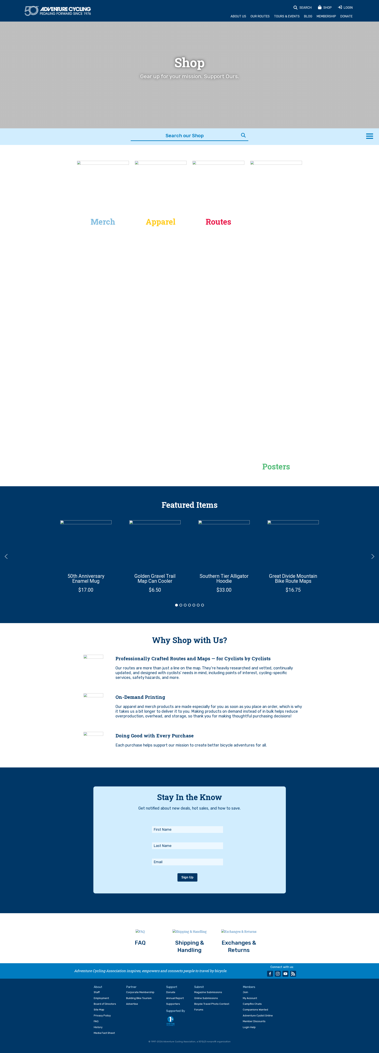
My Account (250, 998)
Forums (198, 1009)
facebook (270, 974)
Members (249, 987)
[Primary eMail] (187, 853)
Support (171, 987)
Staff (97, 992)
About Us (238, 16)
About (98, 987)
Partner (131, 987)
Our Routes (260, 16)
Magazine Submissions (208, 992)
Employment (101, 998)
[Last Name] (187, 837)
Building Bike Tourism (139, 998)
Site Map (99, 1009)
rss (293, 974)
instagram (278, 974)
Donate (346, 16)
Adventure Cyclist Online (258, 1015)
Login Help (249, 1027)
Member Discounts (254, 1021)
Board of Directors (105, 1003)
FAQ (96, 1021)
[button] (85, 556)
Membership (326, 16)
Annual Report (175, 998)
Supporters (173, 1003)
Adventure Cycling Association (58, 11)
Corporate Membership (140, 992)
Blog (308, 16)
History (98, 1027)
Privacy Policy (102, 1015)
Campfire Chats (252, 1003)
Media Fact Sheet (104, 1032)
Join (245, 992)
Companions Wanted (255, 1009)
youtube (285, 974)
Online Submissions (206, 998)
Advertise (132, 1003)
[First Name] (187, 820)
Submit (199, 987)
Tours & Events (287, 16)
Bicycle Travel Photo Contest (211, 1003)
